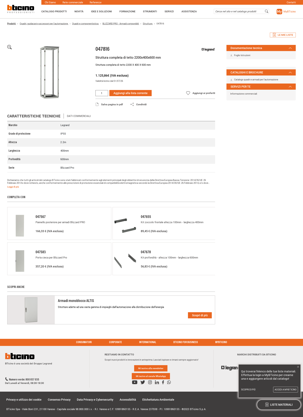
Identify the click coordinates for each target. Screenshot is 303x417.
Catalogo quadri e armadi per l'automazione (256, 79)
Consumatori (84, 342)
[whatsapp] (169, 382)
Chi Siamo (50, 2)
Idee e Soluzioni (101, 11)
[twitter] (142, 382)
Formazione (127, 11)
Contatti (291, 2)
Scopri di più (200, 315)
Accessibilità (128, 399)
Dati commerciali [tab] (79, 116)
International (147, 342)
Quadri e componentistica (85, 23)
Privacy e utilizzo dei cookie (24, 399)
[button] (286, 11)
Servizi (169, 11)
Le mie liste (285, 34)
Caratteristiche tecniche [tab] (33, 116)
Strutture (148, 23)
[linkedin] (157, 382)
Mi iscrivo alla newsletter (150, 368)
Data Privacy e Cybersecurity (95, 399)
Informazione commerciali (243, 93)
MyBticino (221, 342)
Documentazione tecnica (246, 48)
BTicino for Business (185, 342)
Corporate (115, 342)
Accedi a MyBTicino (286, 389)
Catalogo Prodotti (54, 11)
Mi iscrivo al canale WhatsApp (151, 376)
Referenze (95, 2)
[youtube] (134, 382)
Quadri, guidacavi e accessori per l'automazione (44, 23)
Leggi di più (13, 187)
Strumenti (150, 11)
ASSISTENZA (189, 11)
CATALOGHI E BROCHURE (247, 72)
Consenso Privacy (59, 399)
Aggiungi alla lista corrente (130, 93)
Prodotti (11, 23)
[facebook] (163, 382)
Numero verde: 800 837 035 (24, 379)
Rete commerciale (72, 2)
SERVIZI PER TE (240, 86)
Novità (78, 11)
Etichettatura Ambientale (158, 399)
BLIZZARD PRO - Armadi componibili (121, 23)
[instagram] (150, 382)
